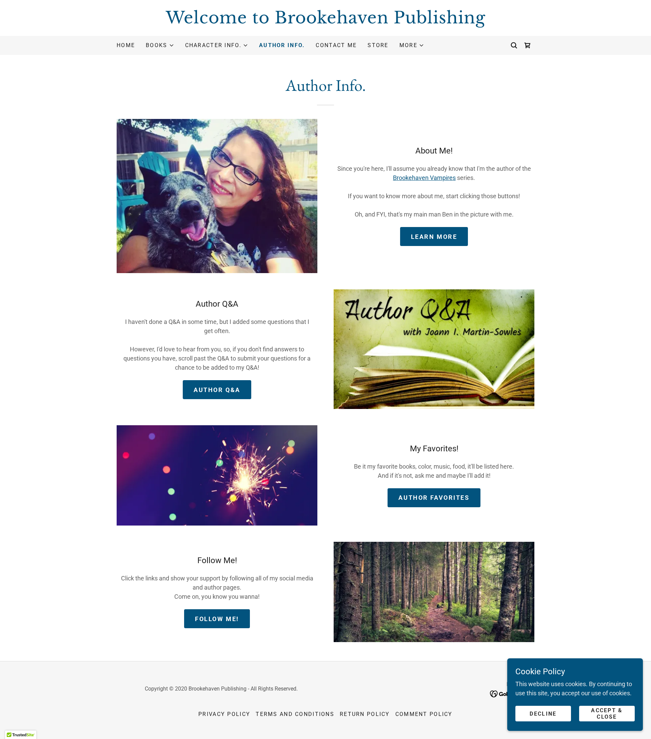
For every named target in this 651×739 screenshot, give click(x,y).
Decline (543, 714)
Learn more (434, 236)
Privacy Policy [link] (224, 714)
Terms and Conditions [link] (295, 714)
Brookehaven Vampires (424, 177)
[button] (160, 45)
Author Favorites (433, 497)
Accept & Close (607, 713)
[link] (325, 21)
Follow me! (217, 618)
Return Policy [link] (365, 714)
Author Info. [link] (282, 45)
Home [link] (126, 45)
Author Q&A (217, 389)
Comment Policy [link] (424, 714)
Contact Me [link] (336, 45)
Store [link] (378, 45)
